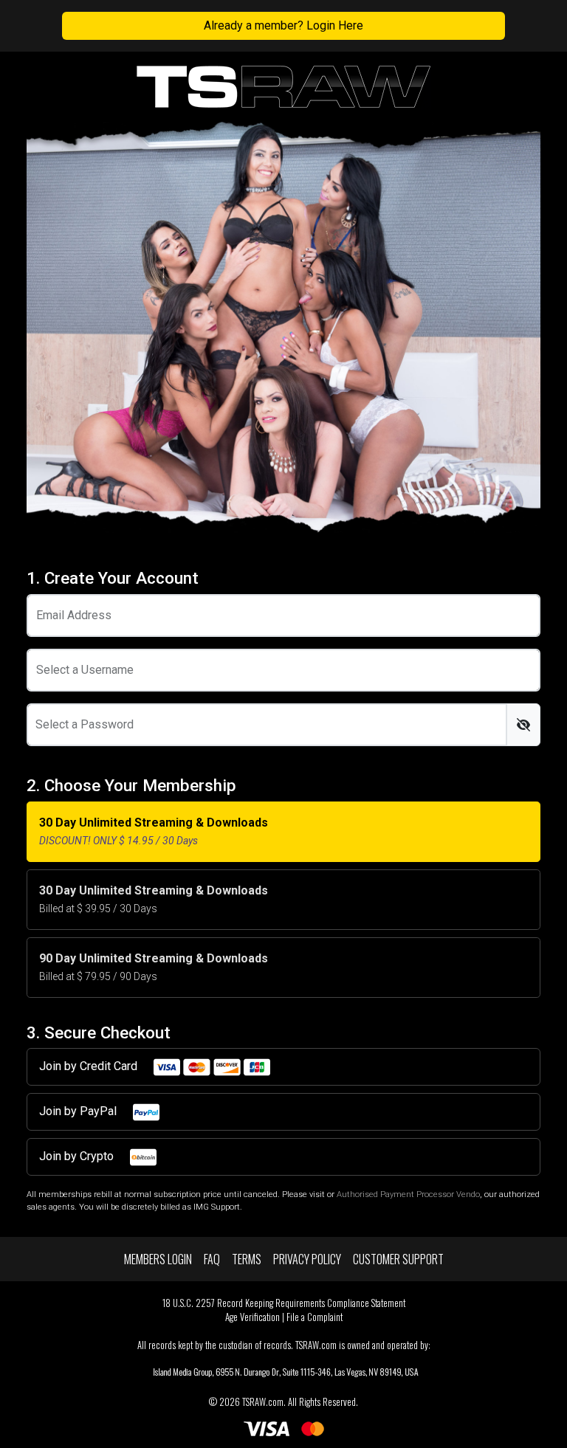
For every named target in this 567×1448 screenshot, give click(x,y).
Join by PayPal (79, 1111)
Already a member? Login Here (283, 25)
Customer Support (398, 1259)
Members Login (158, 1259)
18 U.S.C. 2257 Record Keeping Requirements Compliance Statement (283, 1303)
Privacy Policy (307, 1259)
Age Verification (252, 1317)
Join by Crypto (78, 1156)
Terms (246, 1259)
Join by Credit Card (89, 1066)
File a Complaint (314, 1317)
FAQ (212, 1259)
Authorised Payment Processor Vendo (408, 1194)
